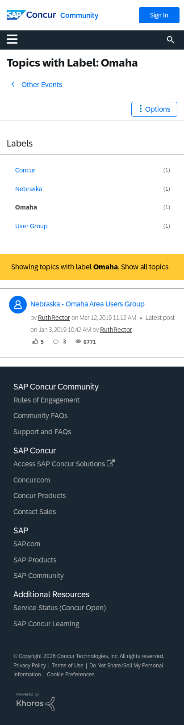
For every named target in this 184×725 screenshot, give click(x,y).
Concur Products (39, 495)
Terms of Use (68, 665)
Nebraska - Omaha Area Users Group (87, 304)
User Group (31, 226)
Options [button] (157, 109)
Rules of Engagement (46, 400)
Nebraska (28, 189)
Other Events (41, 84)
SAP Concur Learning (46, 624)
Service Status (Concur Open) (59, 608)
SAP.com (26, 544)
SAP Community (38, 575)
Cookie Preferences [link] (71, 674)
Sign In (159, 15)
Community (79, 15)
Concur (25, 170)
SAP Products (34, 560)
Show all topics (144, 267)
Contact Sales (34, 511)
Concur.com (31, 480)
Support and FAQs (42, 432)
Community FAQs (40, 415)
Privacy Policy (29, 665)
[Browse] (16, 39)
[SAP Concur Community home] (31, 14)
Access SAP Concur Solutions (60, 464)
